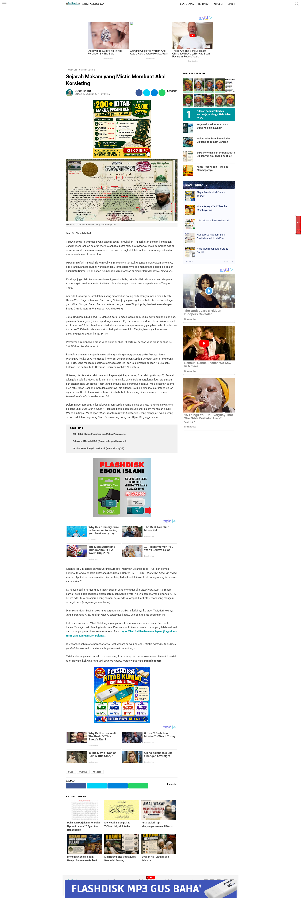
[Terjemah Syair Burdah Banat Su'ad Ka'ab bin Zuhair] (188, 128)
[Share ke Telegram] (154, 93)
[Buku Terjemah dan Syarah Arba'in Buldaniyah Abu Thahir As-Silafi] (188, 156)
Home (69, 70)
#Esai (71, 772)
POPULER (218, 3)
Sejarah (91, 70)
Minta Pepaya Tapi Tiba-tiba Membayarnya (212, 168)
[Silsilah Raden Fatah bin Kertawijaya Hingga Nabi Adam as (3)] (209, 92)
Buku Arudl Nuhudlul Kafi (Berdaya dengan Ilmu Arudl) (99, 441)
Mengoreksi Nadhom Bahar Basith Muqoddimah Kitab (211, 236)
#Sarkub (83, 772)
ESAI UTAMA (187, 3)
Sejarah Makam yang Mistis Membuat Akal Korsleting (116, 79)
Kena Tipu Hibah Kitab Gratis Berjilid (212, 250)
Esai (76, 70)
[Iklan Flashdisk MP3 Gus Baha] (151, 896)
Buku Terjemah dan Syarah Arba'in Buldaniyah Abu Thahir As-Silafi (216, 154)
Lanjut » (228, 261)
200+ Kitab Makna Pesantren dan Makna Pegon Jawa (99, 434)
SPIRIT (231, 3)
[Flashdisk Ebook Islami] (122, 515)
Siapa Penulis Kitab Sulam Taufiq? (211, 194)
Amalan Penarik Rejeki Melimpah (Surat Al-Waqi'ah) (98, 448)
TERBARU (203, 3)
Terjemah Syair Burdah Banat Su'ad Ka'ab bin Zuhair (213, 126)
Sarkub (82, 70)
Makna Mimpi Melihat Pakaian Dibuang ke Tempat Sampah (213, 140)
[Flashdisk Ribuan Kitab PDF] (122, 721)
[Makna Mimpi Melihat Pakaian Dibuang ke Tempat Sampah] (188, 142)
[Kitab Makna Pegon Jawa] (122, 157)
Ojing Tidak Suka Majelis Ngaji (213, 220)
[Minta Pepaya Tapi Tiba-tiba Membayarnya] (188, 170)
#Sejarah (97, 772)
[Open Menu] (4, 4)
